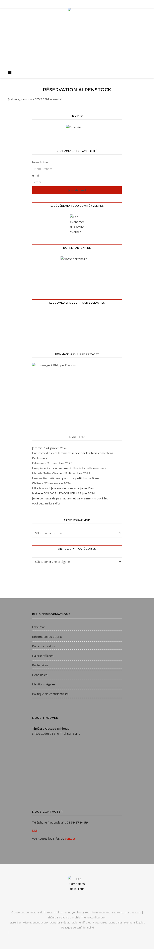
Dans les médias (43, 646)
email (35, 175)
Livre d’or (38, 627)
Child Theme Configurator (90, 917)
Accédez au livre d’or (46, 503)
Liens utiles (40, 675)
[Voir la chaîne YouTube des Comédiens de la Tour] (77, 131)
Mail (34, 830)
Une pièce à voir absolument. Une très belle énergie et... (70, 468)
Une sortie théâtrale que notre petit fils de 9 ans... (66, 478)
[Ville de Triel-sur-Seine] (77, 272)
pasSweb (135, 912)
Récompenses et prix (47, 637)
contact (70, 838)
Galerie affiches (43, 656)
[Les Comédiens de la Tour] (77, 50)
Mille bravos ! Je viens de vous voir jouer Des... (64, 488)
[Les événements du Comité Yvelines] (77, 224)
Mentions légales (44, 684)
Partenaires (40, 665)
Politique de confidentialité (50, 694)
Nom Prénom (41, 162)
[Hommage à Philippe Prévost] (77, 393)
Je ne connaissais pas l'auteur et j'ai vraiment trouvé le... (70, 498)
